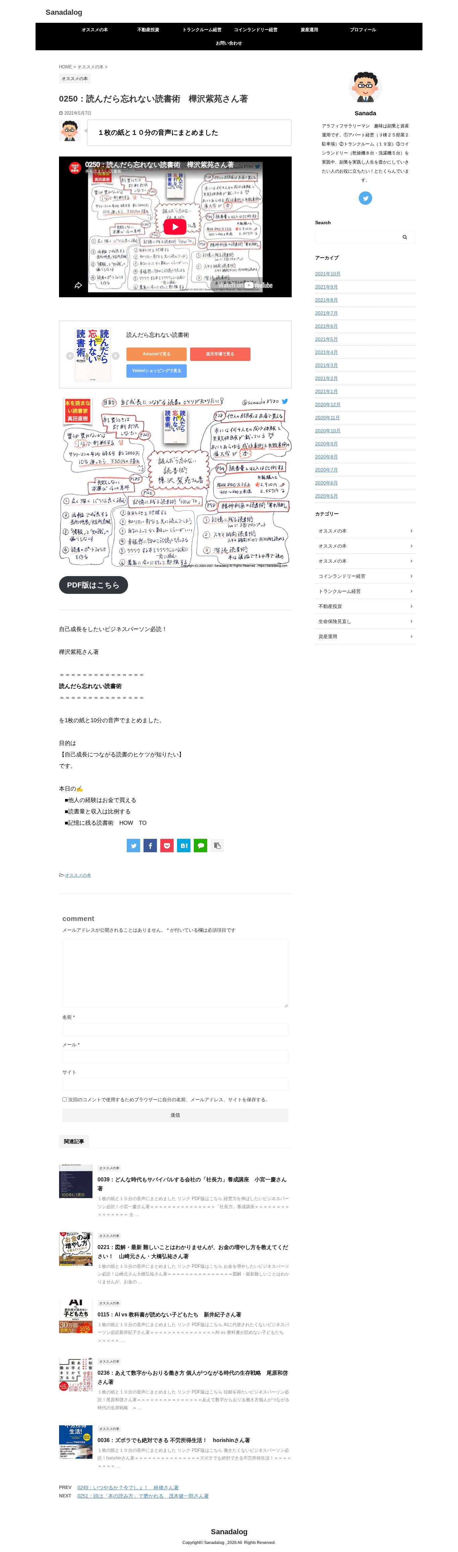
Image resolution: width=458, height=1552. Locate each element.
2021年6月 (326, 326)
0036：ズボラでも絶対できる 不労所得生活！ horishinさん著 (174, 1440)
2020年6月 (326, 483)
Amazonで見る (157, 354)
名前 (68, 1017)
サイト (69, 1072)
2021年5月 (326, 339)
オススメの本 (95, 29)
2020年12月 (328, 404)
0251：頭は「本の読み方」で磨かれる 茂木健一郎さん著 (143, 1496)
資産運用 (309, 29)
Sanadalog (64, 12)
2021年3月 (326, 365)
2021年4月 (326, 352)
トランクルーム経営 (202, 29)
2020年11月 (327, 417)
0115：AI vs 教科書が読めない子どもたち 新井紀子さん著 (169, 1314)
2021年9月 (326, 287)
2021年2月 (326, 378)
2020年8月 (326, 456)
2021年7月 (326, 313)
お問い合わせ (229, 43)
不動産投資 (148, 29)
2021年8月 (326, 300)
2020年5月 (326, 496)
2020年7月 (326, 470)
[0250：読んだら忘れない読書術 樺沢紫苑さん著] (183, 845)
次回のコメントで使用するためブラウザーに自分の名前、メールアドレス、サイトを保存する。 (169, 1099)
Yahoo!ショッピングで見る (156, 370)
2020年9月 (326, 443)
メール (70, 1044)
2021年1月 (326, 391)
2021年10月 (328, 273)
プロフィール (363, 29)
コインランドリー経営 (256, 29)
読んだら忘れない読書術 (157, 335)
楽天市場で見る (220, 354)
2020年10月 (328, 430)
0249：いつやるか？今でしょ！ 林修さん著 (128, 1487)
